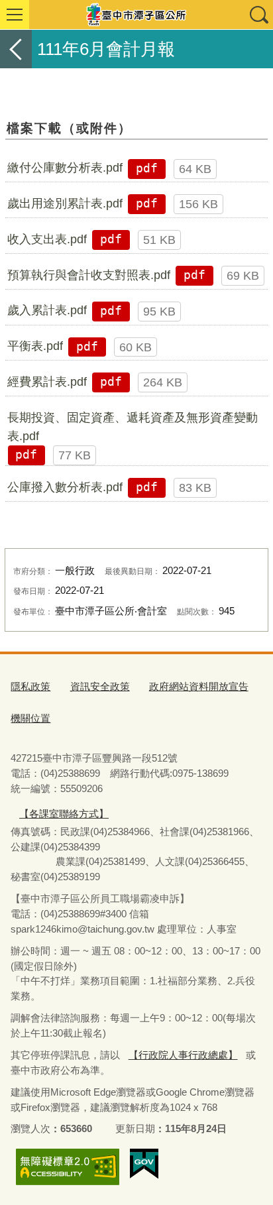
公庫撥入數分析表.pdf (65, 487)
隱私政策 (30, 686)
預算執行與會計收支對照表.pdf (88, 275)
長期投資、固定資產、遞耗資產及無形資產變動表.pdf (132, 427)
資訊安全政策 (100, 686)
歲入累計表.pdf (47, 310)
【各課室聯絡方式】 (64, 813)
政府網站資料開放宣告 (198, 686)
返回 (16, 49)
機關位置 (30, 718)
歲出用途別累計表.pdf (65, 203)
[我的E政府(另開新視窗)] (144, 1164)
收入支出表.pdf (47, 239)
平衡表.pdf (35, 346)
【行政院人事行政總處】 (183, 1055)
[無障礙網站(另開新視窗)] (67, 1167)
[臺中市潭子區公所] (136, 15)
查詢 (258, 14)
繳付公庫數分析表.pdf (65, 167)
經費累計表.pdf (47, 381)
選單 (14, 14)
